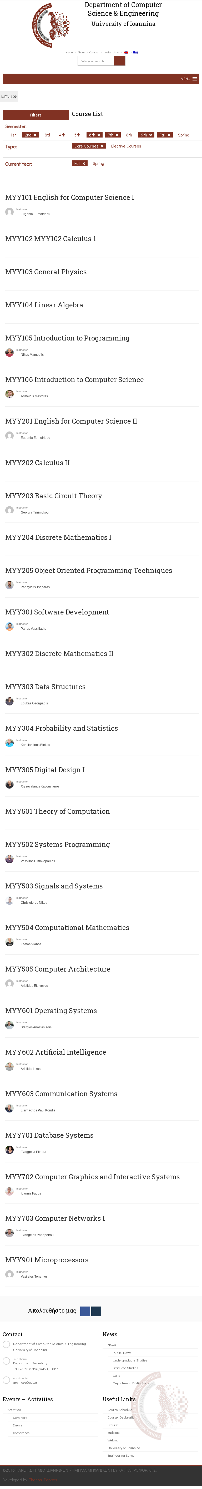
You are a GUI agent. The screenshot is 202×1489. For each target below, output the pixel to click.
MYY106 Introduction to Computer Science (74, 379)
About (81, 52)
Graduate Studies (125, 1367)
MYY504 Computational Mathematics (67, 927)
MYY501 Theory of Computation (57, 811)
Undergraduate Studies (130, 1360)
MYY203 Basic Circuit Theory (53, 495)
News (112, 1344)
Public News (122, 1352)
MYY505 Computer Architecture (57, 968)
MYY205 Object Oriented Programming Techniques (88, 570)
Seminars (20, 1417)
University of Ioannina (124, 1447)
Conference (21, 1432)
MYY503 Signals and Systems (54, 885)
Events (17, 1425)
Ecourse (113, 1424)
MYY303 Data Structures (45, 686)
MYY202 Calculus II (37, 462)
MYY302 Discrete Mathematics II (59, 653)
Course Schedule (120, 1409)
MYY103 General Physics (46, 271)
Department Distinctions (131, 1383)
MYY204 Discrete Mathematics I (58, 537)
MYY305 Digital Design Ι (45, 769)
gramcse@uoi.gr (25, 1382)
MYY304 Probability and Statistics (61, 728)
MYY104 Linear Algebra (44, 304)
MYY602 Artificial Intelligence (55, 1052)
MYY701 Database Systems (49, 1135)
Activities (14, 1409)
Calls (116, 1375)
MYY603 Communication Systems (61, 1093)
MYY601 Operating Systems (51, 1010)
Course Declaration (122, 1417)
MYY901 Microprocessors (47, 1259)
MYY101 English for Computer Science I (69, 197)
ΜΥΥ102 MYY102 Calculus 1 (50, 238)
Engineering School (121, 1455)
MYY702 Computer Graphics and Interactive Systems (92, 1176)
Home (69, 52)
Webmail (114, 1440)
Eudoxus (113, 1432)
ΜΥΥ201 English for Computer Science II (71, 420)
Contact (94, 52)
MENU (7, 96)
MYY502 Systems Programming (57, 844)
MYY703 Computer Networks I (55, 1218)
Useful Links (111, 52)
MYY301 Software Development (57, 611)
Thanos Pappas (43, 1479)
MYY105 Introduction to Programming (67, 337)
